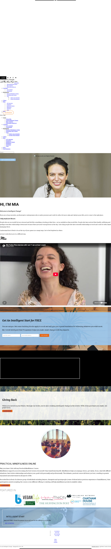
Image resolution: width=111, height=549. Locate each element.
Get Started (9, 523)
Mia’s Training (10, 85)
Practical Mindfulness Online (13, 93)
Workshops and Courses (12, 95)
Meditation (9, 107)
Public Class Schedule (15, 97)
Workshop (9, 108)
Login (3, 77)
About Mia (16, 82)
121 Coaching (10, 89)
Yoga (8, 96)
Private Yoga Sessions (15, 99)
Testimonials (9, 91)
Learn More (7, 411)
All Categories (10, 103)
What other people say (11, 86)
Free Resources (8, 112)
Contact (55, 542)
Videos (4, 100)
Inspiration (9, 104)
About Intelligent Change (12, 84)
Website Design (95, 546)
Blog (4, 101)
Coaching (5, 88)
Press (4, 147)
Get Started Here (7, 160)
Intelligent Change (10, 105)
